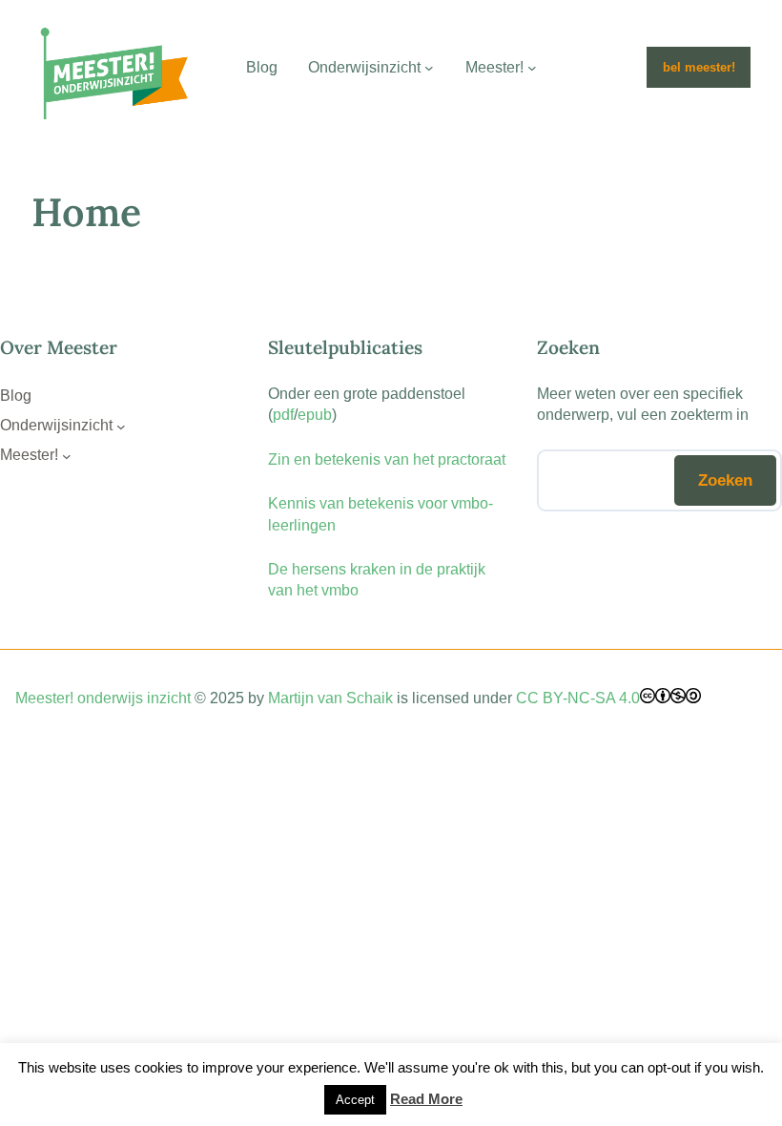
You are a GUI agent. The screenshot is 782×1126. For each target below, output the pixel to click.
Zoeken (725, 480)
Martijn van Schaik (330, 698)
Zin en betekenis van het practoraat (386, 459)
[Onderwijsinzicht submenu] (429, 68)
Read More (426, 1099)
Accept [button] (355, 1100)
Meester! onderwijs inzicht (103, 698)
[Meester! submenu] (532, 68)
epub (315, 415)
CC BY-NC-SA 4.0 (578, 698)
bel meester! (699, 67)
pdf (283, 415)
